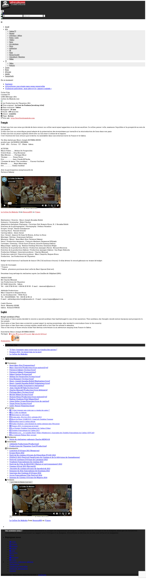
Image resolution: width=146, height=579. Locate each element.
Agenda (7, 74)
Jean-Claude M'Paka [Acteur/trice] (24, 388)
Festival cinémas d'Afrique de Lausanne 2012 (28, 459)
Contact (12, 571)
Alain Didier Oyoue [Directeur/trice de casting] (29, 401)
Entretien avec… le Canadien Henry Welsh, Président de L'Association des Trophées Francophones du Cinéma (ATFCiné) (52, 433)
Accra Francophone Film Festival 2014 (25, 475)
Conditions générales (18, 566)
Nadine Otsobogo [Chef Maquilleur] (24, 399)
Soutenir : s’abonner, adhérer (21, 562)
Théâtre (11, 40)
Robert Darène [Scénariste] (20, 374)
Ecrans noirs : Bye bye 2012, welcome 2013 (26, 417)
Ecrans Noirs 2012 (16, 453)
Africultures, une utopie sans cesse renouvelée (25, 86)
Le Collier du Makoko (18, 354)
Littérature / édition (15, 36)
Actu (6, 29)
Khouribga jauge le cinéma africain (23, 421)
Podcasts (12, 65)
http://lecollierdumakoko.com (23, 118)
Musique (11, 33)
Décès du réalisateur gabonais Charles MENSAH (29, 439)
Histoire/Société (14, 55)
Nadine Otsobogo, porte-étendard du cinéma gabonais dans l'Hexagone (35, 424)
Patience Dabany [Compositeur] (22, 372)
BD (10, 50)
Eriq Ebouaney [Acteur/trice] (21, 379)
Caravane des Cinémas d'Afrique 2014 (25, 473)
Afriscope (8, 72)
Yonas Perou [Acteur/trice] (20, 403)
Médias (11, 59)
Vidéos (11, 63)
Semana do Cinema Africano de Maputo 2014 (28, 477)
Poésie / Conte (13, 38)
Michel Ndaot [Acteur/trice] (21, 394)
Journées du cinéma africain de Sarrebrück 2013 (29, 468)
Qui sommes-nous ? (13, 530)
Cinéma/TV (12, 31)
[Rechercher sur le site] (2, 11)
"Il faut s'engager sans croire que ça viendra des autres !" (33, 349)
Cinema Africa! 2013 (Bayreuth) (22, 466)
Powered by (6, 341)
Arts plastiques (13, 44)
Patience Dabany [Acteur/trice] (22, 370)
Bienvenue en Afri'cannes (20, 415)
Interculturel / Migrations (17, 57)
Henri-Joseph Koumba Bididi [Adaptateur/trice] (29, 383)
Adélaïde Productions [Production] (24, 444)
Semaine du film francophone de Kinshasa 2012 (29, 471)
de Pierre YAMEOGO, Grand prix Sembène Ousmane (32, 419)
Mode (11, 53)
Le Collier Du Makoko (9, 212)
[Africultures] (13, 9)
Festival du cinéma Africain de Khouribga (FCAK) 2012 (32, 455)
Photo (11, 46)
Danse (11, 42)
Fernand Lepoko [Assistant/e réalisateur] (26, 385)
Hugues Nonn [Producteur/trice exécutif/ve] (28, 397)
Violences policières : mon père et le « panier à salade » (28, 88)
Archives (42, 575)
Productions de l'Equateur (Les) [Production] (28, 446)
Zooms (7, 68)
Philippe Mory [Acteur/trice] (21, 392)
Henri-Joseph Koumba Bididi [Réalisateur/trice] (29, 381)
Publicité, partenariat (18, 568)
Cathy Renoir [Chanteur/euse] (21, 406)
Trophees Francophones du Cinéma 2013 (26, 462)
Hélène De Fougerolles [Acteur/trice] (24, 376)
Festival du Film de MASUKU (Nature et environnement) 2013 (35, 464)
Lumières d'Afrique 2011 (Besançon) (24, 450)
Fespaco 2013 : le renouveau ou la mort (25, 352)
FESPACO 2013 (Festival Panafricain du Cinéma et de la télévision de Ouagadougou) (44, 457)
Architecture (13, 48)
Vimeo (37, 212)
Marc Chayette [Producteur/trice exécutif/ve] (28, 367)
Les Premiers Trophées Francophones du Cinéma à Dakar (31, 428)
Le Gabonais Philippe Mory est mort (23, 435)
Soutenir (9, 84)
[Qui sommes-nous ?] (2, 18)
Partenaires (14, 564)
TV (6, 61)
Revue (7, 70)
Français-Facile (9, 76)
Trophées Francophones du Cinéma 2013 (25, 430)
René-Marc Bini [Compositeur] (22, 365)
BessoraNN (27, 212)
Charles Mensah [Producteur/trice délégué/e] (28, 390)
